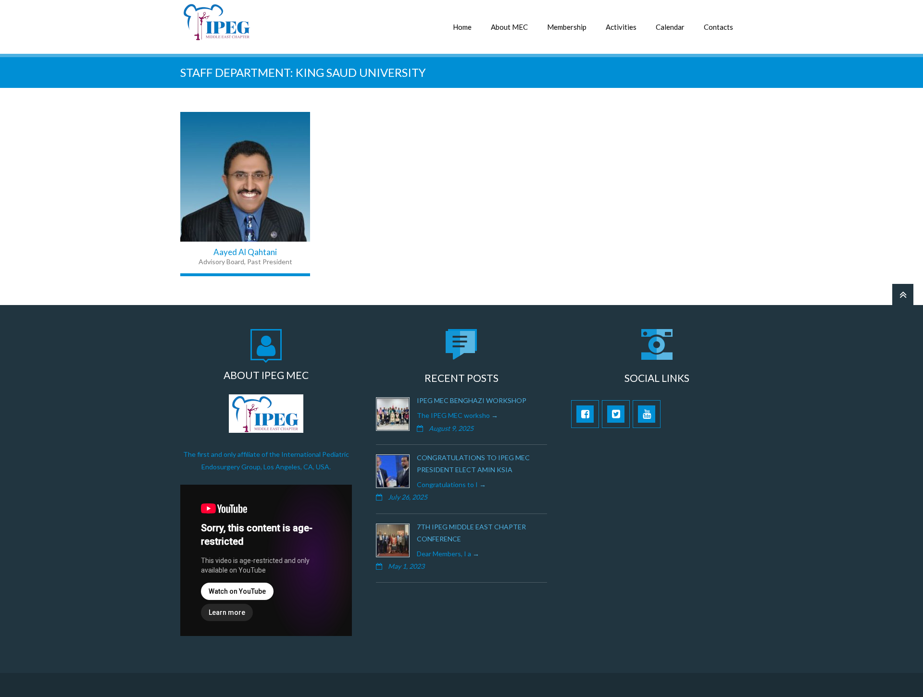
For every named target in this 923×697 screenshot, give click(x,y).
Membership (566, 27)
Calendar (670, 27)
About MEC (509, 27)
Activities (621, 27)
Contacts (718, 27)
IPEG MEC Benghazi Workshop (471, 400)
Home (462, 27)
